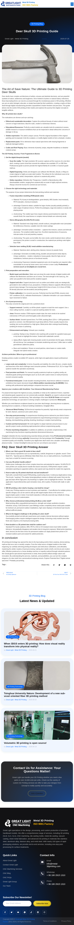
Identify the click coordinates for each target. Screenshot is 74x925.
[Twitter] (11, 912)
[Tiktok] (31, 912)
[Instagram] (44, 912)
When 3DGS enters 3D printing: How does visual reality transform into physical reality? (34, 645)
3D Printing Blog (37, 24)
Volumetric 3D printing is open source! (25, 743)
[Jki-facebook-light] (5, 912)
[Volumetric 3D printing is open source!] (37, 725)
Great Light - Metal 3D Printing (16, 650)
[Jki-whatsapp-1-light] (25, 912)
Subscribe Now (42, 903)
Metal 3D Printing (28, 2)
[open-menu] (72, 4)
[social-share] (54, 565)
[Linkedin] (38, 912)
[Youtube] (18, 912)
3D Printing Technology (15, 686)
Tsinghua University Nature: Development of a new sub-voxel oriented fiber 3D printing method (34, 694)
